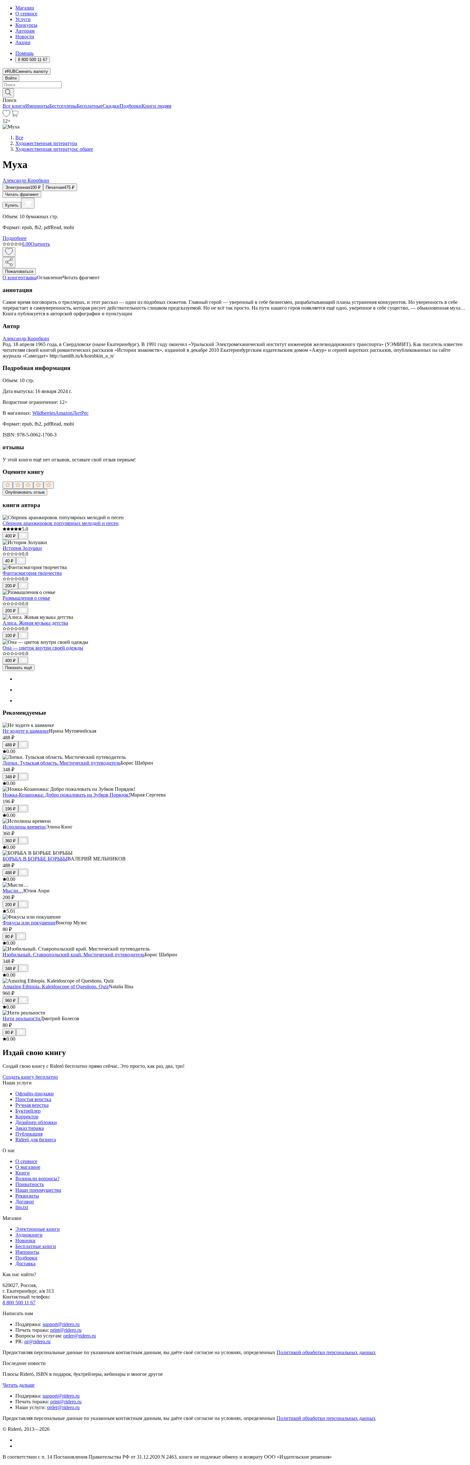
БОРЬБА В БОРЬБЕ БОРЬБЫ (35, 858)
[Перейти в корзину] (14, 115)
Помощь (24, 53)
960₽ (10, 1000)
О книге (11, 277)
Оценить (40, 244)
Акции (22, 42)
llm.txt (21, 1207)
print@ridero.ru (66, 1330)
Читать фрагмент (22, 194)
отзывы (28, 277)
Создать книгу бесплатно (30, 1077)
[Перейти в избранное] (6, 115)
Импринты (37, 106)
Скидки (111, 106)
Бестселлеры (63, 106)
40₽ (9, 561)
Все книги (14, 106)
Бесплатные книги (35, 1246)
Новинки (25, 1240)
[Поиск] (8, 92)
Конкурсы (26, 25)
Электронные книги (37, 1229)
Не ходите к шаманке (26, 731)
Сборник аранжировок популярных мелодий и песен (61, 523)
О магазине (27, 1167)
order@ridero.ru (79, 1335)
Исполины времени (24, 826)
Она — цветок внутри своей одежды (43, 648)
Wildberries (43, 413)
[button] (235, 92)
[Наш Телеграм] (18, 1446)
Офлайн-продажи (34, 1093)
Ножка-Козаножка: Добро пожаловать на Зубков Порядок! (66, 795)
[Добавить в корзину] (28, 203)
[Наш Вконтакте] (18, 1440)
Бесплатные (90, 106)
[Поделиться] (9, 262)
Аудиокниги (29, 1235)
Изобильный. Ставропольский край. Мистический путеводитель (74, 954)
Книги (22, 1173)
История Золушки (22, 548)
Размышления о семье (26, 598)
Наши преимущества (38, 1190)
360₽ (10, 840)
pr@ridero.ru (37, 1341)
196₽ (10, 808)
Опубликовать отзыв (25, 492)
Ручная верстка (32, 1105)
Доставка (25, 1263)
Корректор (26, 1116)
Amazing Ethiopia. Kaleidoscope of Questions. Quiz (56, 986)
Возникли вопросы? (37, 1178)
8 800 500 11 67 (19, 1302)
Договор (24, 1201)
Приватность (29, 1184)
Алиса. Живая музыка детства (35, 623)
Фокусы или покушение (29, 922)
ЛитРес (81, 413)
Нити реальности (21, 1018)
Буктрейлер (28, 1111)
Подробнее (15, 238)
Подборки (131, 106)
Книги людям (156, 106)
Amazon (64, 413)
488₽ (10, 745)
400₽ (10, 536)
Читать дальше (19, 1385)
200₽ (10, 585)
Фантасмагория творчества (32, 573)
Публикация (29, 1134)
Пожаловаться (19, 271)
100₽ (10, 635)
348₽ (10, 777)
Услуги (23, 19)
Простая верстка (33, 1099)
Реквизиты (27, 1196)
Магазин (24, 8)
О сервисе (26, 13)
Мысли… (13, 890)
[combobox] (235, 84)
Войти (11, 78)
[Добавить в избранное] (9, 252)
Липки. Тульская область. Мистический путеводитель (62, 763)
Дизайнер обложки (36, 1122)
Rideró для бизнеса (35, 1139)
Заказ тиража (29, 1128)
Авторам (25, 31)
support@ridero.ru (61, 1324)
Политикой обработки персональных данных (326, 1352)
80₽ (9, 936)
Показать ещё (18, 667)
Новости (24, 36)
